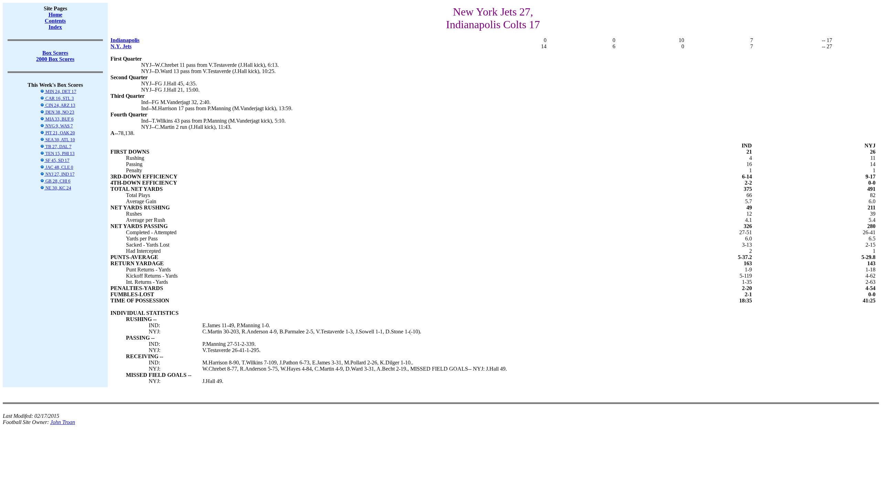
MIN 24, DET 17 (60, 91)
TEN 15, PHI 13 (59, 153)
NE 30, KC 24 (57, 187)
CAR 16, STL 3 (59, 98)
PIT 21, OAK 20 (59, 132)
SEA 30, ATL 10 (59, 139)
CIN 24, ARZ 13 (59, 105)
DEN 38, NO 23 (59, 112)
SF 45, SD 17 (57, 160)
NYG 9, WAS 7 (58, 125)
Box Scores (55, 53)
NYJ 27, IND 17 (59, 174)
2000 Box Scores (55, 59)
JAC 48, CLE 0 (58, 167)
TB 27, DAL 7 (58, 146)
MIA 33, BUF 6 (59, 119)
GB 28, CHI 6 (57, 181)
